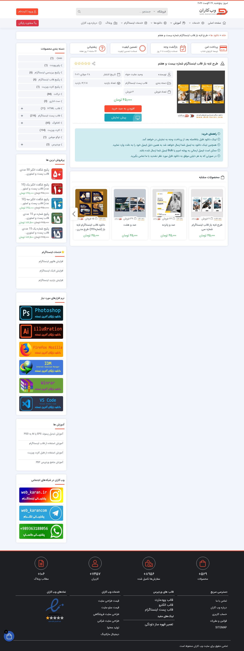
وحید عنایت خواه (134, 74)
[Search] (80, 11)
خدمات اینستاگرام (133, 23)
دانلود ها (214, 35)
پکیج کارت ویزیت (51, 87)
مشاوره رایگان (26, 23)
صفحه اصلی (214, 23)
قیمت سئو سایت (110, 607)
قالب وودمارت (164, 600)
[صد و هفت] (130, 205)
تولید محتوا (113, 627)
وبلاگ (108, 23)
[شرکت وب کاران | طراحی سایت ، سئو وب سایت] (213, 11)
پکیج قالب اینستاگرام (49, 80)
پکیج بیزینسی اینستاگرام (47, 73)
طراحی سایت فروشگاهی (106, 614)
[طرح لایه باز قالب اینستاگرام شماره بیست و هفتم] (201, 95)
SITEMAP (221, 627)
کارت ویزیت (54, 130)
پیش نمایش (118, 117)
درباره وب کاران (89, 23)
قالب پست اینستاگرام (136, 83)
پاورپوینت (55, 65)
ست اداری (54, 101)
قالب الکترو (166, 605)
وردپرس (56, 144)
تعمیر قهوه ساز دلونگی (159, 624)
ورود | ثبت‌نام (26, 11)
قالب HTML (53, 108)
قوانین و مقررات (218, 621)
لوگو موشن (54, 137)
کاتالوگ (56, 123)
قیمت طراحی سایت (108, 601)
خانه (224, 35)
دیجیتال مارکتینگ (110, 634)
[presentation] (74, 214)
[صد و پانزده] (168, 205)
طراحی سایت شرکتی (108, 621)
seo (60, 58)
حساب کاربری (219, 614)
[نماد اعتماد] (54, 610)
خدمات (196, 23)
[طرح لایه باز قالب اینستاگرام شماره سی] (207, 205)
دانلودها (158, 23)
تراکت (57, 94)
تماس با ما (221, 601)
